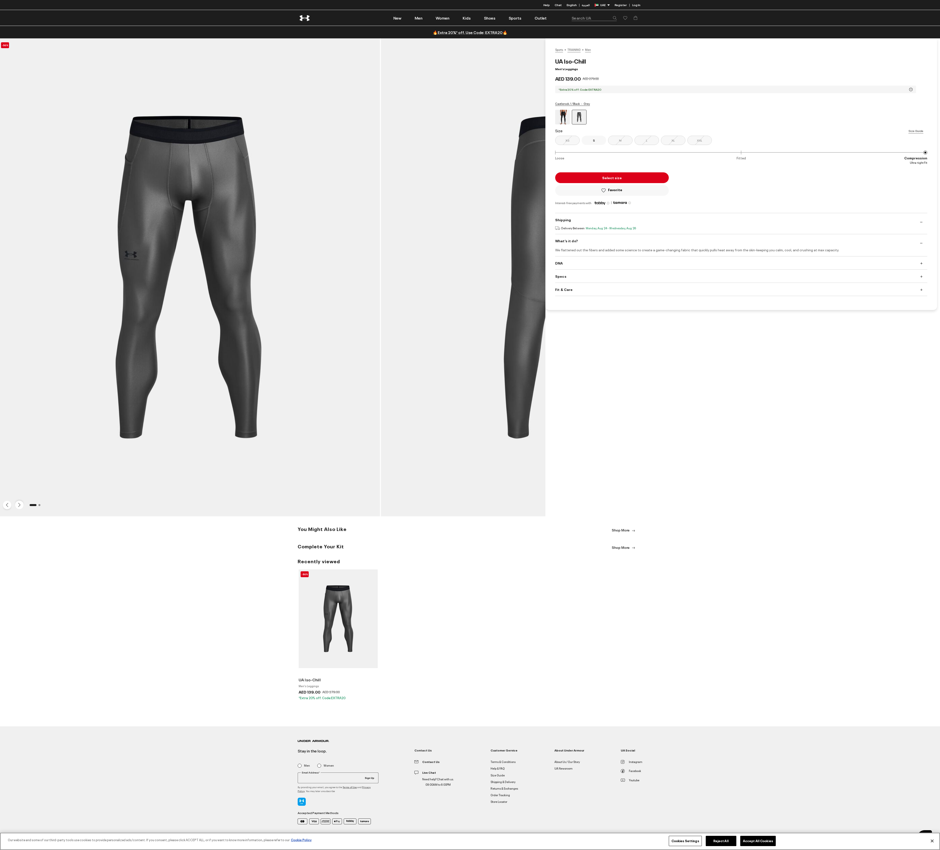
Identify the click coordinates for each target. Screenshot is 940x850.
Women (329, 765)
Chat (558, 5)
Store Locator (499, 801)
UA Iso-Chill (310, 679)
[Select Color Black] (562, 117)
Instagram (635, 762)
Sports (559, 49)
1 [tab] (32, 506)
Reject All (721, 841)
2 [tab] (40, 506)
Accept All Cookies (758, 841)
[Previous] (6, 504)
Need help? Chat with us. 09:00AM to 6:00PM (438, 781)
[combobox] (594, 18)
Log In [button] (636, 5)
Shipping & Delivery (503, 782)
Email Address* (311, 772)
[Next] (19, 504)
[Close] (932, 841)
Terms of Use (350, 787)
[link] (397, 18)
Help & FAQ (498, 768)
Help (546, 5)
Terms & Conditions (503, 762)
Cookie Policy (301, 840)
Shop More (621, 530)
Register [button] (621, 5)
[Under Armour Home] (305, 18)
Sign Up (369, 777)
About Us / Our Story (567, 762)
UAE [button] (603, 5)
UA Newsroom (563, 768)
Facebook (635, 771)
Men (588, 49)
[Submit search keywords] (613, 18)
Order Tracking (500, 795)
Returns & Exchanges (504, 788)
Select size (612, 177)
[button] (418, 18)
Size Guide (915, 131)
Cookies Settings (685, 841)
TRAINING (574, 49)
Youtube (634, 780)
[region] (470, 841)
